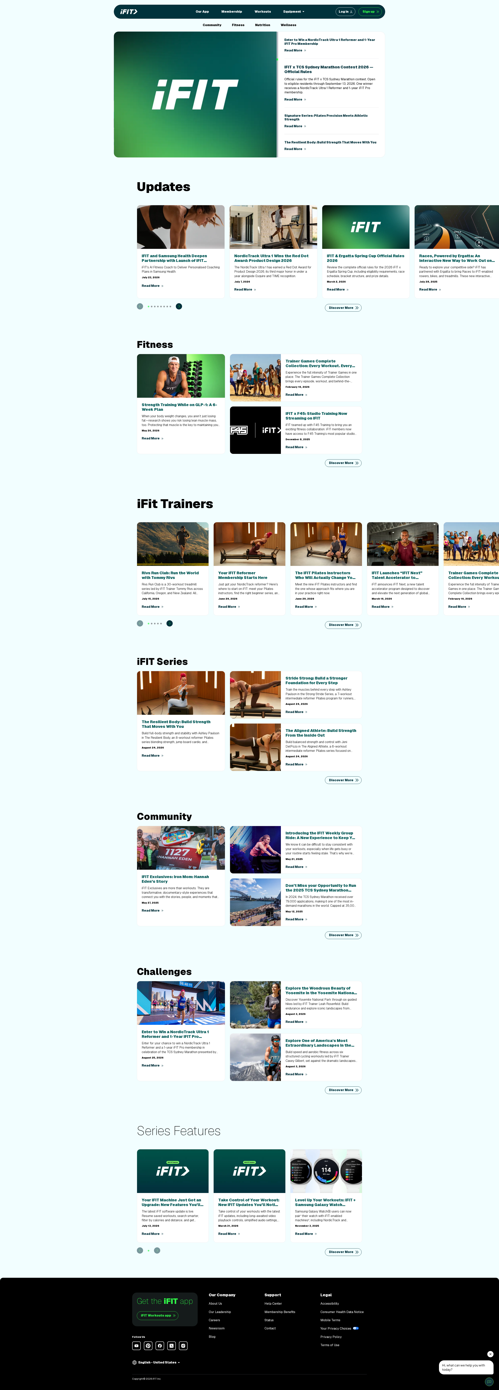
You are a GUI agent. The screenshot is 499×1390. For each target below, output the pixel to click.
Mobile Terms (330, 1320)
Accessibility (329, 1303)
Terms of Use (329, 1345)
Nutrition (262, 25)
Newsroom (217, 1328)
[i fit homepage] (127, 11)
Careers (214, 1320)
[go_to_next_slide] (179, 302)
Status (269, 1320)
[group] (331, 45)
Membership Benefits (280, 1312)
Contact (270, 1328)
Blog (212, 1337)
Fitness (238, 25)
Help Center (273, 1303)
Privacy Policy (331, 1337)
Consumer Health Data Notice (342, 1312)
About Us (215, 1303)
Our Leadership (220, 1312)
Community (212, 25)
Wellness (288, 25)
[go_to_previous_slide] (140, 302)
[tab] (148, 302)
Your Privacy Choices (335, 1328)
